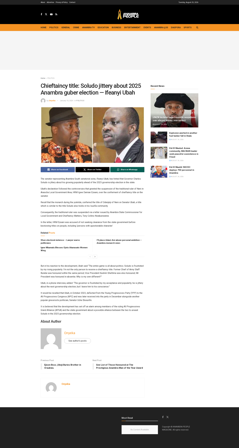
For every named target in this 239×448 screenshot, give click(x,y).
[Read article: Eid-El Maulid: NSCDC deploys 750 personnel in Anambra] (159, 172)
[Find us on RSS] (56, 14)
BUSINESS (116, 27)
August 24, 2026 (160, 124)
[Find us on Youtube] (51, 14)
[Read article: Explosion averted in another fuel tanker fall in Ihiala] (159, 137)
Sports (188, 27)
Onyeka (52, 101)
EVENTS (147, 27)
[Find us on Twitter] (46, 14)
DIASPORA (176, 27)
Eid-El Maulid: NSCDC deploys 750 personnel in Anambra (181, 170)
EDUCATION (103, 27)
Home (43, 27)
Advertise (50, 2)
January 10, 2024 (66, 101)
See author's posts (77, 340)
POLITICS (53, 27)
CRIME (76, 27)
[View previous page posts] (90, 257)
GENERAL (65, 27)
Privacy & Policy (62, 2)
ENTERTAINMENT (132, 27)
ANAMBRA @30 (161, 27)
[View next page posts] (95, 257)
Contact (72, 2)
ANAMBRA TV (88, 27)
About (43, 2)
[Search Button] (197, 27)
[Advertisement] (119, 50)
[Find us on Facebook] (41, 14)
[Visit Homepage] (128, 14)
